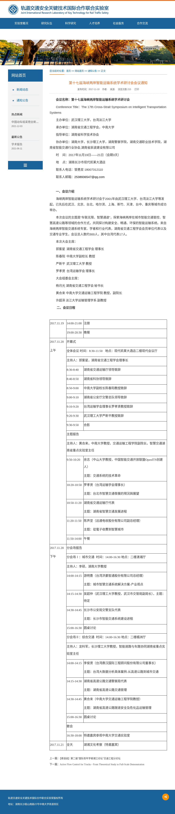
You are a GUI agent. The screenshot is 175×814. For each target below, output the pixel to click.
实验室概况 (21, 23)
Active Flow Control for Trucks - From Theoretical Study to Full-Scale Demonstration (102, 764)
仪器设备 (20, 34)
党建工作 (43, 34)
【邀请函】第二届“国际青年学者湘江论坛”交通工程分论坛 (90, 758)
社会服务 (118, 23)
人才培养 (94, 23)
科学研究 (70, 23)
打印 (136, 89)
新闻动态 (22, 89)
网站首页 (79, 71)
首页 (68, 71)
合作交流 (142, 23)
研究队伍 (46, 23)
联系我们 (67, 34)
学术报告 (16, 144)
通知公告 (22, 100)
